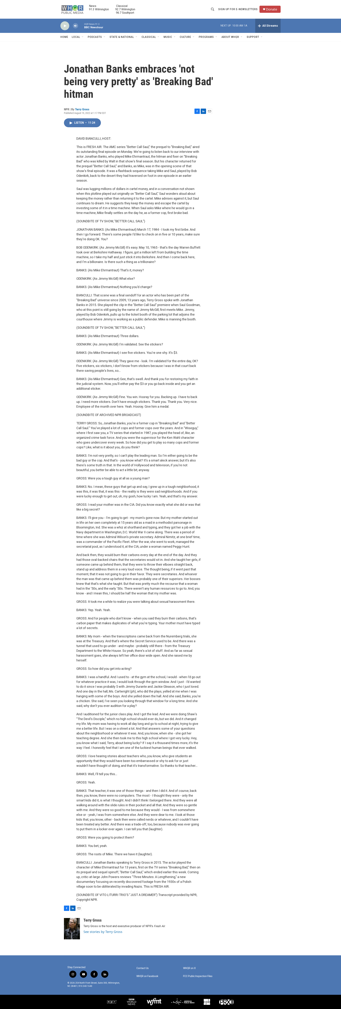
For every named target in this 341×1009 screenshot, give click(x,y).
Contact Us (142, 968)
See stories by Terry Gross (102, 932)
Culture (185, 37)
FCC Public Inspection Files (197, 976)
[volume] (75, 26)
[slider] (81, 26)
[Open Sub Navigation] (82, 37)
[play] (65, 26)
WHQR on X (189, 968)
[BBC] (131, 1001)
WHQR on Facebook (147, 976)
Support (253, 37)
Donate (271, 9)
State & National (122, 37)
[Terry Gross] (72, 928)
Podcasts (95, 37)
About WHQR (230, 37)
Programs (206, 37)
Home (64, 37)
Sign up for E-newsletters (238, 9)
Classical (149, 37)
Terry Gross (82, 109)
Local (76, 37)
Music (168, 37)
